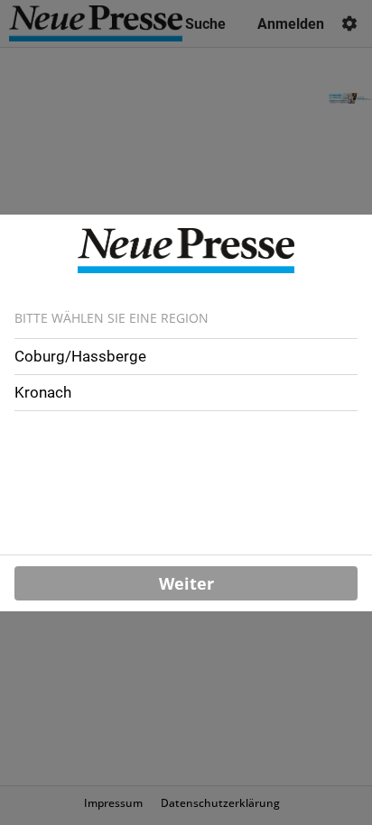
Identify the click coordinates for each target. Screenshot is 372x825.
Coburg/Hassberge (80, 356)
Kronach (42, 392)
